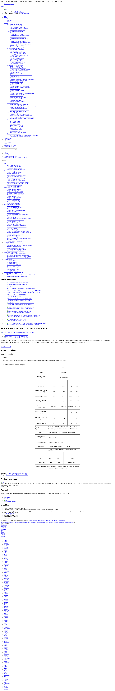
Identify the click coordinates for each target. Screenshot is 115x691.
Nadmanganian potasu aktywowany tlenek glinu (22, 118)
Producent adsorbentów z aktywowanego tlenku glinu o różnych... (23, 324)
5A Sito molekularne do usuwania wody (17, 284)
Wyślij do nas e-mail (6, 347)
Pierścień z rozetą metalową (17, 58)
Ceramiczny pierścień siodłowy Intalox (19, 35)
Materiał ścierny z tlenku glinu (17, 30)
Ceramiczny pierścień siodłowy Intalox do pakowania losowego (22, 316)
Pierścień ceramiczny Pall (16, 34)
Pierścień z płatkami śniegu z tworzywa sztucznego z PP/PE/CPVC (23, 292)
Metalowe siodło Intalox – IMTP (18, 52)
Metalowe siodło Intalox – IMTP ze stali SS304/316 (19, 308)
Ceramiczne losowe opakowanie (15, 31)
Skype (2, 530)
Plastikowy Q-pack (14, 76)
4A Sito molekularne (15, 122)
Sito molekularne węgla (16, 129)
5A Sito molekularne (15, 124)
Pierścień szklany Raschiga (7, 522)
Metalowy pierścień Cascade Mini (18, 54)
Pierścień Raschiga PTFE (16, 73)
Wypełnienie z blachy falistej (17, 107)
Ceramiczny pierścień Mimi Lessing (19, 38)
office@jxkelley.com (19, 12)
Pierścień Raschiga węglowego (17, 45)
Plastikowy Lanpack (15, 89)
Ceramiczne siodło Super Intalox (18, 37)
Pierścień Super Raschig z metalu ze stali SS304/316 (20, 304)
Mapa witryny (41, 520)
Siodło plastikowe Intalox (16, 66)
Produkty (6, 23)
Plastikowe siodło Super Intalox (18, 68)
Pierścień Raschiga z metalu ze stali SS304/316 (18, 312)
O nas (5, 17)
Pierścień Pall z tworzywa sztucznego (19, 70)
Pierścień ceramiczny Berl (16, 39)
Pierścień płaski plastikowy (16, 96)
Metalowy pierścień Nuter (16, 59)
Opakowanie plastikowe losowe (15, 65)
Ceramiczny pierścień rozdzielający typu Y (20, 44)
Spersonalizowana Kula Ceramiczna (19, 28)
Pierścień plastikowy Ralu (16, 83)
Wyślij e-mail (4, 525)
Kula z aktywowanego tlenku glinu (39, 522)
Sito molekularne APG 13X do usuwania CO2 (15, 157)
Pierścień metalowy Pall (16, 51)
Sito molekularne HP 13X (16, 127)
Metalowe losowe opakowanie (14, 48)
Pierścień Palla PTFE (15, 72)
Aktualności (7, 139)
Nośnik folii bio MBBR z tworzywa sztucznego (22, 98)
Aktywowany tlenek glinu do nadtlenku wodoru (22, 117)
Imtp (73, 522)
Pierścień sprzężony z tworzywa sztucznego (21, 91)
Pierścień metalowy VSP (16, 56)
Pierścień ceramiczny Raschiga (17, 32)
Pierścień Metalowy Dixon (16, 61)
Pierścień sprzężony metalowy (17, 62)
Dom (5, 16)
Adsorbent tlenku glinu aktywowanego (19, 114)
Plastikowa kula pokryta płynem (18, 97)
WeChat (3, 533)
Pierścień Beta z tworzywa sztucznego (19, 86)
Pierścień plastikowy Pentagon (17, 101)
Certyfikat (9, 20)
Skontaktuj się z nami (9, 4)
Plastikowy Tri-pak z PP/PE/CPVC (15, 296)
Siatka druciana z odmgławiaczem (18, 111)
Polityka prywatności (59, 520)
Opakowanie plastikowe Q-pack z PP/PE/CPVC (19, 300)
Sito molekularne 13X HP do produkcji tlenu (17, 475)
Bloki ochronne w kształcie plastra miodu (20, 136)
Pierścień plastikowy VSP (16, 82)
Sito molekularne (11, 120)
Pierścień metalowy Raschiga (17, 49)
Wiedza (5, 143)
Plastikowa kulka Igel (15, 100)
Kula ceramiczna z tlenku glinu (14, 24)
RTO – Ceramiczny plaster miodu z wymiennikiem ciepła (24, 135)
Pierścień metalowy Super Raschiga (19, 55)
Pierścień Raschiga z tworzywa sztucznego (20, 69)
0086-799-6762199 (25, 13)
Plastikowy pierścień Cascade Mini (18, 84)
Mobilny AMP (49, 520)
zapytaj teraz (4, 494)
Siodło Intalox (68, 522)
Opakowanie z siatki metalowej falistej (19, 110)
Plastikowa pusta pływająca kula (18, 94)
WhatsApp (3, 526)
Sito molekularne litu (15, 131)
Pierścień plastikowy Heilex (17, 90)
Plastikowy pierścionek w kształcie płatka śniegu (22, 79)
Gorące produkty (33, 520)
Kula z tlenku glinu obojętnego (17, 27)
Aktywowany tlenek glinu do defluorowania (21, 115)
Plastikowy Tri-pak (14, 77)
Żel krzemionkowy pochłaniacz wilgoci (16, 132)
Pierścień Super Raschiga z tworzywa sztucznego (22, 93)
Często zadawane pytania (10, 145)
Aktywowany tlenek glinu (13, 112)
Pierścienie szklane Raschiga (17, 47)
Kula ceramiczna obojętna (16, 25)
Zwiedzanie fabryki (12, 18)
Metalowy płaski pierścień (16, 63)
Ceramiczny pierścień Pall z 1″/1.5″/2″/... (17, 320)
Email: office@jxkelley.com (11, 513)
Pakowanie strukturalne (12, 103)
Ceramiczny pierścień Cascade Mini (19, 41)
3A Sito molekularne (15, 121)
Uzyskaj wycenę (8, 138)
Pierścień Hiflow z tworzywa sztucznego (20, 87)
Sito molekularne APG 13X (17, 125)
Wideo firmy (10, 142)
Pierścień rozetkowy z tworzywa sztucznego (21, 75)
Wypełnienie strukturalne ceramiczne (19, 104)
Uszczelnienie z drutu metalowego (18, 108)
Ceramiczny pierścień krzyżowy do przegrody (21, 42)
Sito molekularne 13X (15, 128)
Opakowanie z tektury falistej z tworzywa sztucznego (23, 105)
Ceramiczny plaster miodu (13, 134)
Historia (9, 21)
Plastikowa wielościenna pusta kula (18, 80)
